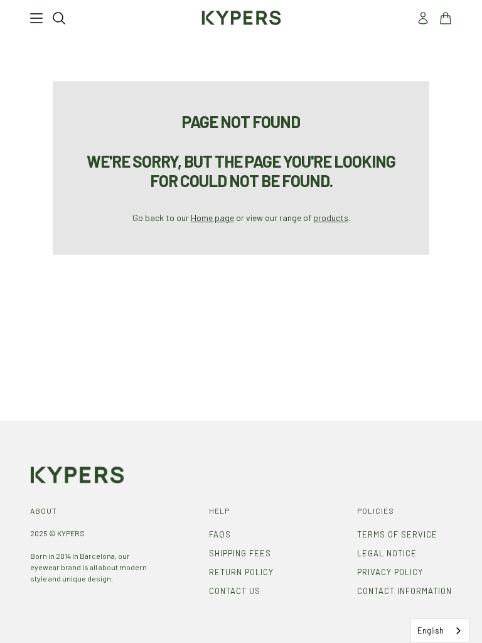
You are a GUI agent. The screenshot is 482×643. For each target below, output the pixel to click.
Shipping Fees (240, 553)
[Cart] (445, 18)
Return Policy (241, 572)
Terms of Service (397, 534)
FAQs (220, 534)
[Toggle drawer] (36, 18)
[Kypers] (241, 18)
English (430, 630)
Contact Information (404, 591)
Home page (212, 217)
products (330, 217)
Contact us (234, 591)
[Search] (59, 18)
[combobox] (439, 631)
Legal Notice (387, 553)
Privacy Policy (390, 572)
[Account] (423, 18)
